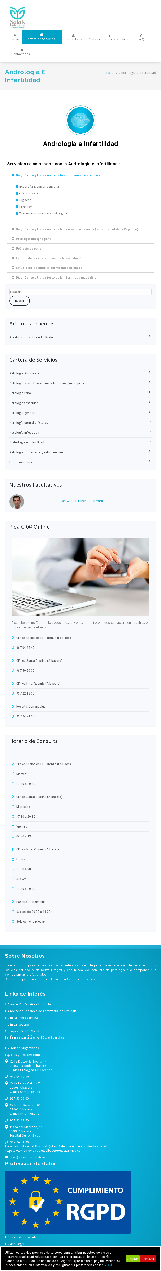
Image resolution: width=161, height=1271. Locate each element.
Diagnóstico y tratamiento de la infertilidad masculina (56, 277)
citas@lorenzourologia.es (27, 1157)
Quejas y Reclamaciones (24, 1055)
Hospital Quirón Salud (23, 1031)
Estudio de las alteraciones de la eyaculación (49, 258)
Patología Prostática (24, 373)
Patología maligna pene (33, 239)
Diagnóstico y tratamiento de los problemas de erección (58, 175)
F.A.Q (140, 39)
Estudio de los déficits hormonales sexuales (49, 268)
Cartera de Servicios (41, 39)
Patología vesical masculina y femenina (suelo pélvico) (49, 383)
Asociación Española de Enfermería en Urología (42, 1011)
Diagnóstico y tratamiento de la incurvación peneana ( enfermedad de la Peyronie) (77, 229)
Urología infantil (21, 462)
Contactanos (21, 54)
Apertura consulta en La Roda (31, 337)
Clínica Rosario (18, 1024)
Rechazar (148, 1259)
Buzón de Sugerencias (23, 1048)
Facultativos (73, 39)
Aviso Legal (15, 1244)
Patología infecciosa (24, 432)
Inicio (15, 39)
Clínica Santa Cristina (22, 1018)
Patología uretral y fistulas (28, 423)
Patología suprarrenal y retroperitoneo (37, 452)
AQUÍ (108, 1265)
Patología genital (21, 413)
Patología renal (20, 393)
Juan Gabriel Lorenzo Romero (81, 501)
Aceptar (132, 1259)
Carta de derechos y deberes (110, 39)
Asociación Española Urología (29, 1004)
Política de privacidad (22, 1237)
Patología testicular (23, 403)
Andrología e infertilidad (26, 442)
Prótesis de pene (28, 248)
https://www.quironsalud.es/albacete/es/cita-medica (42, 1151)
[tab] (80, 175)
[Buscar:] (80, 292)
